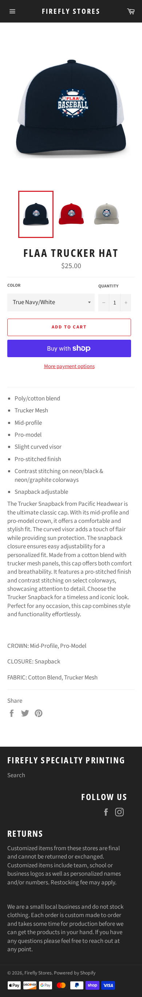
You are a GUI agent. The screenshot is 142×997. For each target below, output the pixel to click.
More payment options (69, 366)
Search (16, 775)
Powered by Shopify (74, 972)
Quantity (108, 286)
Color (13, 285)
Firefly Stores (71, 11)
